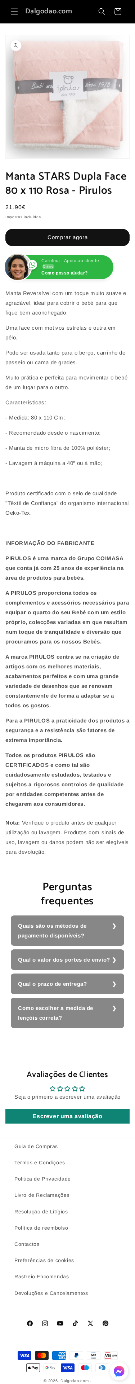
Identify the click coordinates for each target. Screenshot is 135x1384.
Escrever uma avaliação (67, 1116)
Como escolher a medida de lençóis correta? (55, 1013)
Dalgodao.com (74, 1381)
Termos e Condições (39, 1162)
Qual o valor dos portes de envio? (64, 960)
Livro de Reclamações (41, 1195)
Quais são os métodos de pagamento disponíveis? (52, 931)
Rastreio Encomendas (41, 1276)
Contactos (26, 1244)
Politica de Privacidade (42, 1179)
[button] (14, 11)
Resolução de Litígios (41, 1211)
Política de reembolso (41, 1228)
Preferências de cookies (44, 1260)
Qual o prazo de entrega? (52, 984)
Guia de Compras (36, 1146)
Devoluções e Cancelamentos (51, 1293)
